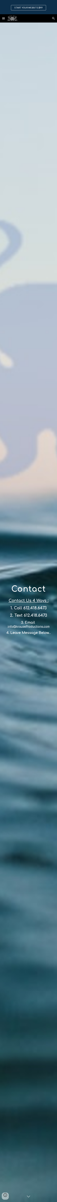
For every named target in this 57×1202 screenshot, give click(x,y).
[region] (28, 7)
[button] (3, 18)
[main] (28, 612)
